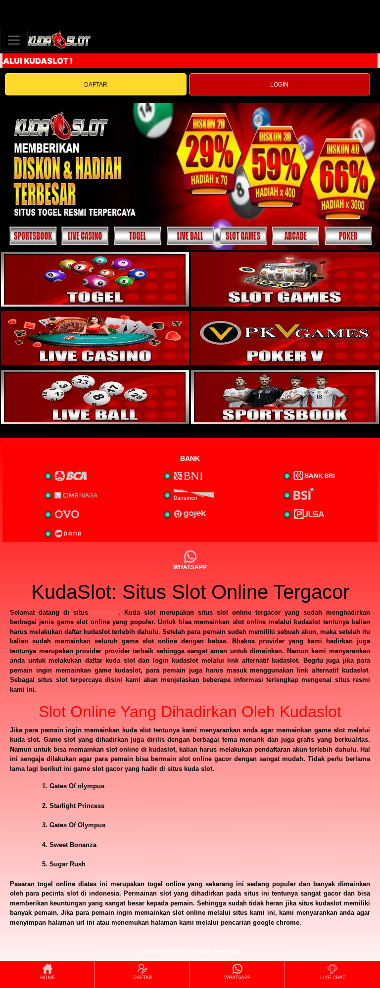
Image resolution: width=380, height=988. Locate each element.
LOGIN (279, 84)
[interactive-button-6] (285, 397)
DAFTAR (95, 84)
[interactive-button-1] (95, 279)
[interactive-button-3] (95, 338)
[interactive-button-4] (285, 338)
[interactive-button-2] (285, 279)
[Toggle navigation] (14, 40)
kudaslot (105, 612)
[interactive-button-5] (95, 397)
